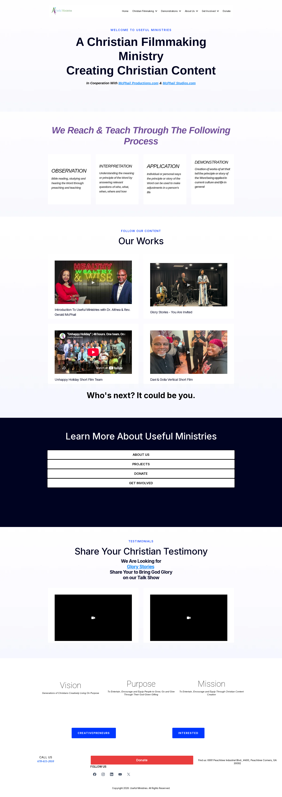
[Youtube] (120, 774)
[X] (128, 774)
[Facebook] (94, 774)
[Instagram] (103, 774)
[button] (179, 11)
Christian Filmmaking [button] (143, 11)
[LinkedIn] (111, 774)
